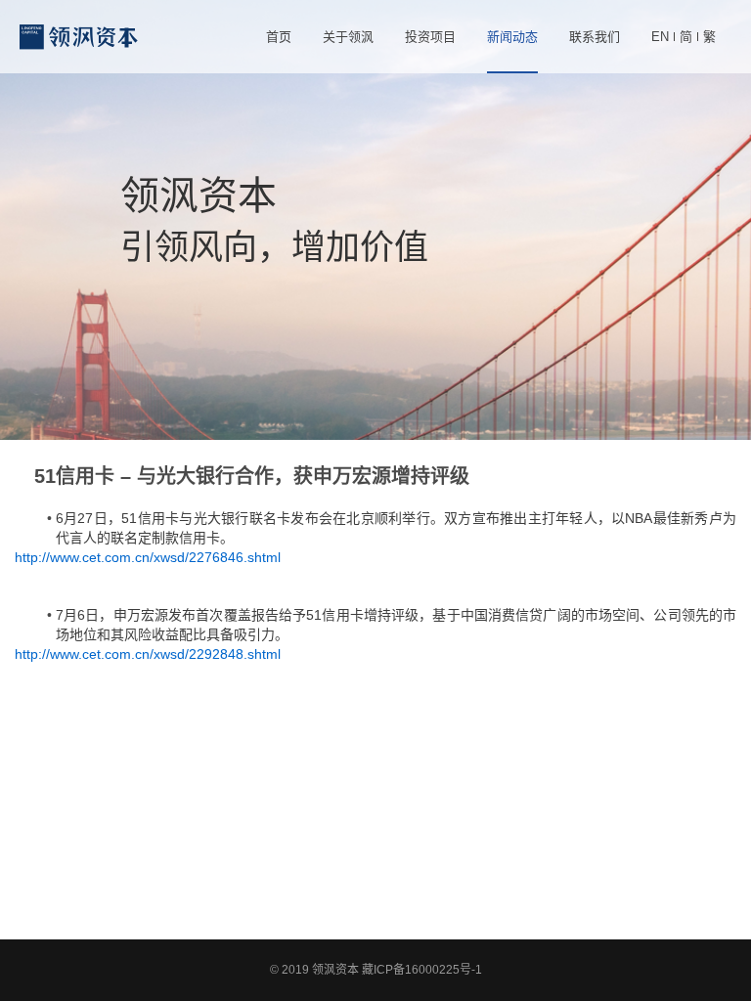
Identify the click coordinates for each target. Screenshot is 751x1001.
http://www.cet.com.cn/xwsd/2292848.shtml (148, 654)
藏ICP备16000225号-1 (422, 970)
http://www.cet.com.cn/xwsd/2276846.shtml (148, 557)
